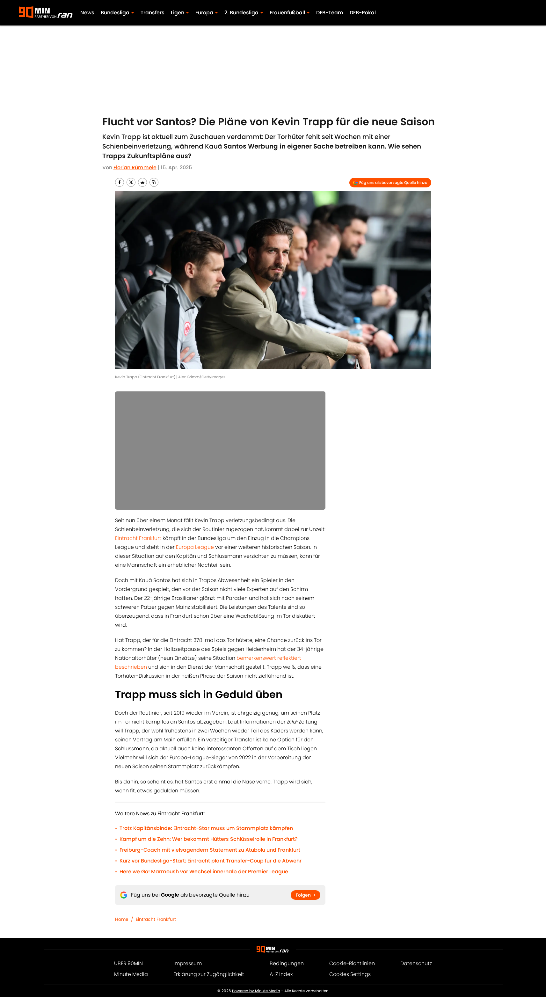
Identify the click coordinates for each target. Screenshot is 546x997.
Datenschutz (416, 963)
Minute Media (131, 974)
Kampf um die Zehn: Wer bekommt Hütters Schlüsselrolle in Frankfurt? (209, 839)
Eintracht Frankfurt (138, 538)
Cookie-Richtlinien (352, 963)
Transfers (152, 12)
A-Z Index (281, 974)
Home (121, 919)
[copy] (153, 182)
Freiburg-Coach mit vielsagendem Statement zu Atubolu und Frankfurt (210, 850)
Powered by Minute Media (256, 990)
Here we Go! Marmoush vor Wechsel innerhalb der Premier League (204, 871)
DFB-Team (329, 12)
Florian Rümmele (135, 167)
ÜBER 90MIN (128, 963)
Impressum (187, 963)
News (87, 12)
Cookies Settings (350, 974)
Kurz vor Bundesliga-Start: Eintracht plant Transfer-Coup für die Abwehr (211, 860)
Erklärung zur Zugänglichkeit (208, 974)
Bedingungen (287, 963)
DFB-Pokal (363, 12)
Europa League (195, 547)
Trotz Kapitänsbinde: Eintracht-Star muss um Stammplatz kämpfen (206, 828)
